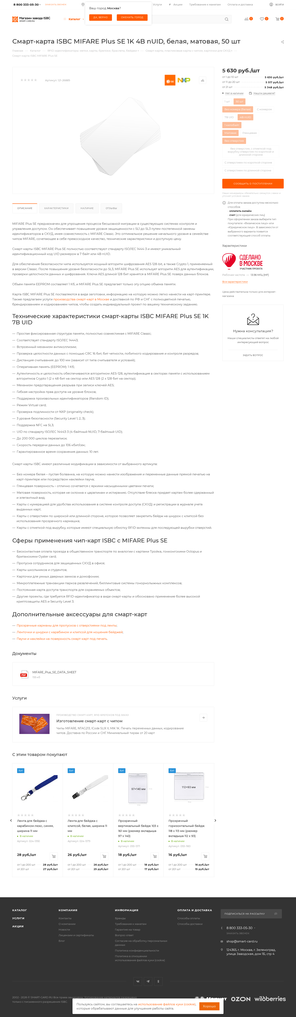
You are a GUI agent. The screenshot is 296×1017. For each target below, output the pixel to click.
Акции (18, 926)
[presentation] (11, 820)
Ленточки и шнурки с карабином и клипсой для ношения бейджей (70, 632)
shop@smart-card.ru (242, 941)
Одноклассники (158, 981)
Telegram (148, 981)
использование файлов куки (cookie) (167, 1004)
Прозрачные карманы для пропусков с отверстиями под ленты (67, 625)
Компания (68, 910)
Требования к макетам (130, 923)
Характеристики (56, 208)
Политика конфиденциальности (137, 950)
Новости (64, 929)
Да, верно (100, 17)
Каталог (19, 910)
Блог (62, 940)
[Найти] (227, 19)
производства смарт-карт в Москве (81, 299)
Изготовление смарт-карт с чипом (89, 721)
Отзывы (111, 208)
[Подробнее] (203, 717)
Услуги (18, 918)
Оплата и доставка (194, 910)
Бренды (120, 918)
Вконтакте (138, 981)
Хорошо (209, 1006)
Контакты (65, 918)
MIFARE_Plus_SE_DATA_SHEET (54, 672)
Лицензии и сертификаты (76, 935)
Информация (127, 910)
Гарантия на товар (127, 929)
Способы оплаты (188, 918)
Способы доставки (190, 923)
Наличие (87, 208)
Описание (24, 208)
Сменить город (132, 17)
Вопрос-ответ (124, 935)
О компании (67, 923)
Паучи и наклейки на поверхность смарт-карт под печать (62, 639)
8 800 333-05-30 (240, 928)
